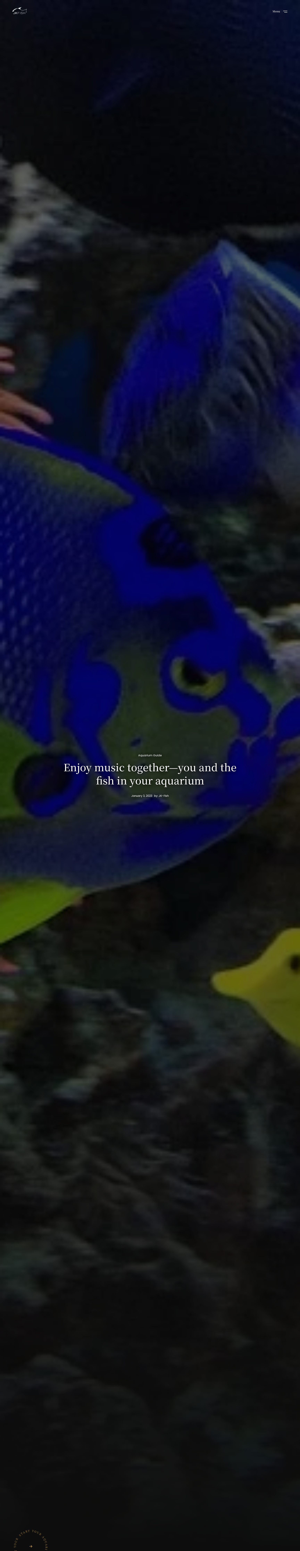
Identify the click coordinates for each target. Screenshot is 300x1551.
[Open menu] (285, 11)
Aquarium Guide (150, 755)
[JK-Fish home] (19, 11)
